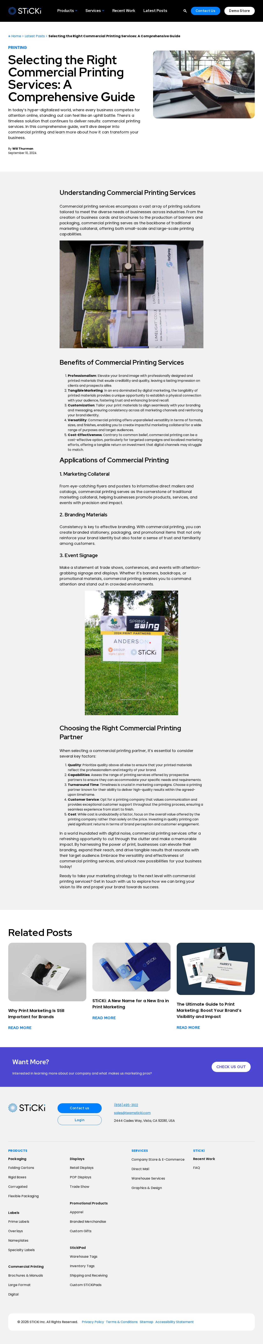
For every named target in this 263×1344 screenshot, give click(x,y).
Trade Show (79, 1186)
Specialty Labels (21, 1250)
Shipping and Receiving (89, 1275)
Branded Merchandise (88, 1221)
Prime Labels (18, 1221)
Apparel (76, 1212)
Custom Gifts (80, 1231)
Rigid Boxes (17, 1177)
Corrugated (18, 1186)
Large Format (19, 1285)
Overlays (15, 1231)
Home (15, 36)
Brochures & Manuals (25, 1275)
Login (80, 1120)
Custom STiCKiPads (86, 1285)
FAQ (196, 1167)
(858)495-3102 (126, 1105)
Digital (13, 1294)
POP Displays (80, 1177)
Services (93, 10)
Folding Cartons (21, 1167)
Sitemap (146, 1322)
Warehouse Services (148, 1178)
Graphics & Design (147, 1188)
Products (65, 10)
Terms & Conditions (122, 1322)
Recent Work (123, 10)
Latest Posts (155, 10)
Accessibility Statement (174, 1322)
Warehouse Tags (83, 1256)
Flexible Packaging (23, 1196)
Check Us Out (231, 1066)
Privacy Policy (93, 1322)
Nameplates (18, 1240)
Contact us (79, 1108)
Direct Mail (140, 1169)
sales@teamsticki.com (132, 1113)
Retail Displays (81, 1167)
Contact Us (206, 11)
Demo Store (239, 11)
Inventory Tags (82, 1266)
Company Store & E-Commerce (158, 1159)
